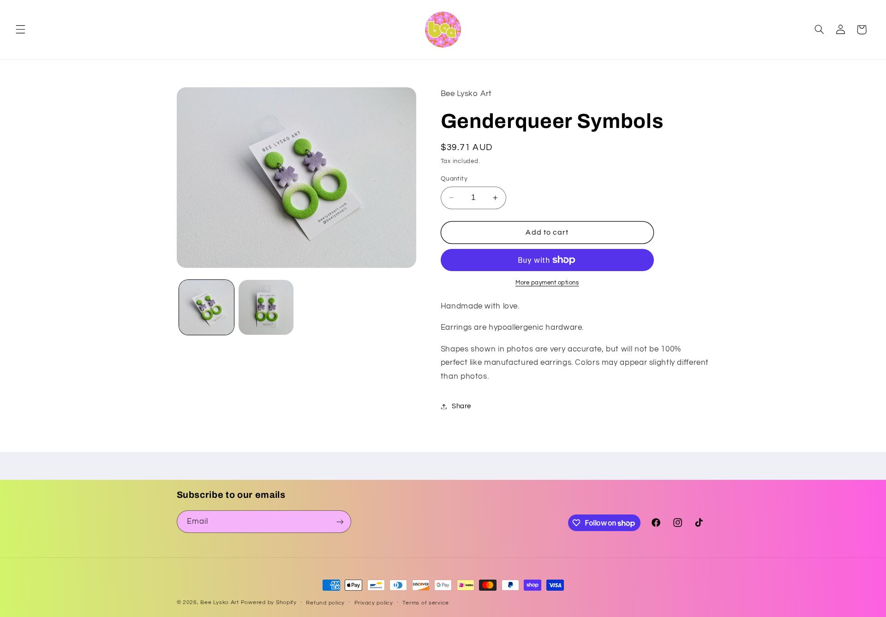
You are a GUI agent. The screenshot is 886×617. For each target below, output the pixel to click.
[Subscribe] (339, 521)
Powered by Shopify (269, 602)
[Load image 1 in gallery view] (206, 307)
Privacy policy (373, 602)
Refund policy (325, 602)
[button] (20, 29)
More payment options (547, 283)
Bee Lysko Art (219, 602)
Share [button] (461, 406)
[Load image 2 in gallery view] (266, 307)
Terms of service (425, 602)
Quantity (454, 178)
